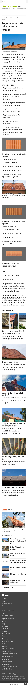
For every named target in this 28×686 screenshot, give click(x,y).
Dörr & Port (5, 626)
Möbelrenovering (7, 616)
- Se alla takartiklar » (7, 587)
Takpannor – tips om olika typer (18, 574)
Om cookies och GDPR (9, 666)
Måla (3, 613)
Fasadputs (5, 628)
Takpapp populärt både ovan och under (13, 487)
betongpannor (14, 90)
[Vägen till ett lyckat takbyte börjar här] (14, 313)
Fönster (4, 636)
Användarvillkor (7, 669)
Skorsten (4, 646)
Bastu (3, 601)
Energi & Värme (7, 603)
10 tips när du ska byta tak (10, 362)
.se (11, 6)
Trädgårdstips (6, 651)
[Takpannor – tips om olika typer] (5, 574)
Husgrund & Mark (7, 641)
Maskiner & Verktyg (8, 611)
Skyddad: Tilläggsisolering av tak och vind (13, 457)
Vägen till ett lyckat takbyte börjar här (13, 331)
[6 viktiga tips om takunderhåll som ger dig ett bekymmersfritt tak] (14, 408)
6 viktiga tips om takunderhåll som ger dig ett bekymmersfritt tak (13, 424)
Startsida (4, 17)
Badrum (4, 598)
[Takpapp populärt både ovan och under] (14, 469)
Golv (3, 606)
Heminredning (6, 639)
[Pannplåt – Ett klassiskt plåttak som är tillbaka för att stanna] (5, 560)
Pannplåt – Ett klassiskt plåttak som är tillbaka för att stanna (18, 561)
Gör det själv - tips (8, 656)
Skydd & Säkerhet (8, 619)
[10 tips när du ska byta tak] (14, 344)
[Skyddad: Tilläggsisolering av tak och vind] (14, 439)
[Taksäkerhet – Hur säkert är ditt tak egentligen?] (14, 375)
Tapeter (4, 621)
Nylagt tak (5, 195)
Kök (3, 608)
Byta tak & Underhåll (8, 649)
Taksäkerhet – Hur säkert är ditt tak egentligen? (12, 394)
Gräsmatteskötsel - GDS (10, 654)
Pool (3, 644)
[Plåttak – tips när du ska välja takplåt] (5, 554)
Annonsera (5, 659)
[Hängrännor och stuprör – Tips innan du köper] (5, 581)
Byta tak (8, 17)
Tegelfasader (6, 633)
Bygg (3, 624)
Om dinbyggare (7, 661)
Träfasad (4, 631)
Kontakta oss (6, 664)
